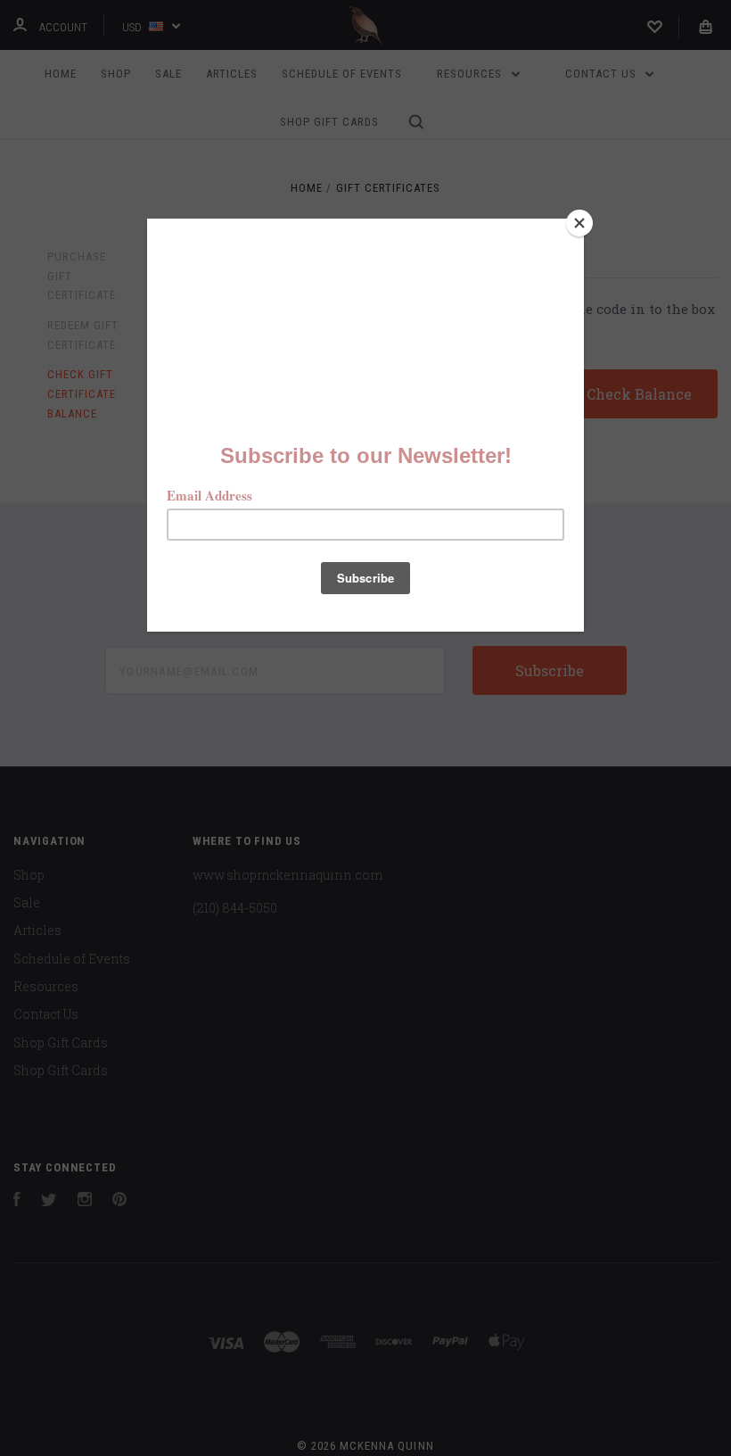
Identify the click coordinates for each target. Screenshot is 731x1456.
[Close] (579, 223)
